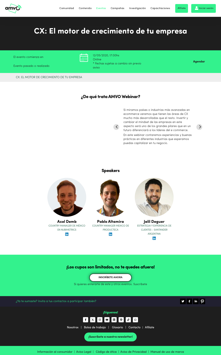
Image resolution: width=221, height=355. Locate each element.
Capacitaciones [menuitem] (160, 8)
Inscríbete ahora (110, 277)
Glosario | (120, 327)
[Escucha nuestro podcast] (121, 319)
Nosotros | (75, 327)
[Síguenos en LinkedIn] (114, 319)
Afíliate (182, 8)
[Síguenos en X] (92, 319)
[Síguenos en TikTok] (128, 319)
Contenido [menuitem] (85, 8)
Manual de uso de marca (167, 351)
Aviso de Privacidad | (135, 351)
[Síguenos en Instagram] (99, 319)
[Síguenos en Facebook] (85, 319)
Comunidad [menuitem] (66, 8)
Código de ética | (108, 351)
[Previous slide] (116, 127)
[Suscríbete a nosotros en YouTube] (107, 319)
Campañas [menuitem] (117, 8)
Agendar (199, 61)
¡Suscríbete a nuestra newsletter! (110, 336)
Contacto (134, 327)
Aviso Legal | (85, 351)
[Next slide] (199, 127)
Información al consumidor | (56, 351)
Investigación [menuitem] (137, 8)
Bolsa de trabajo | (97, 327)
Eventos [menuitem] (101, 8)
